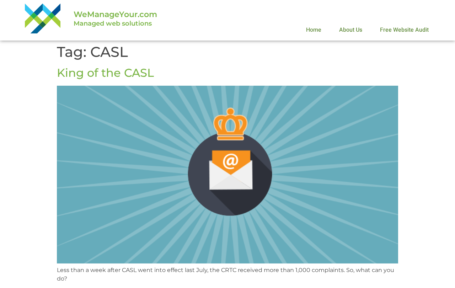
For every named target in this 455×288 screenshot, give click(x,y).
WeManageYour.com (115, 14)
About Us (350, 29)
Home (313, 29)
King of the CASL (105, 73)
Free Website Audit (404, 29)
